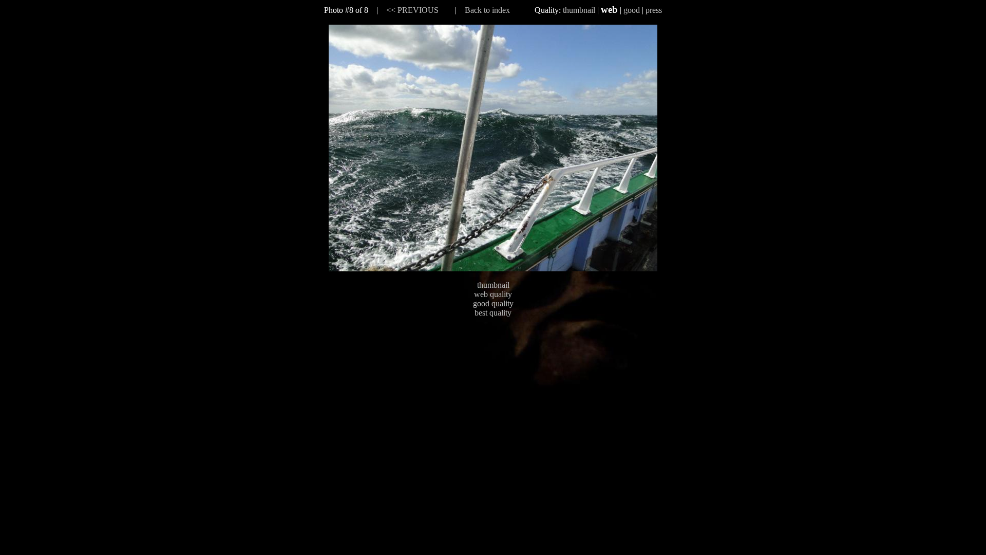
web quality (493, 294)
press (654, 10)
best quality (493, 312)
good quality (493, 303)
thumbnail (579, 10)
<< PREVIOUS (412, 10)
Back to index (487, 10)
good (631, 10)
